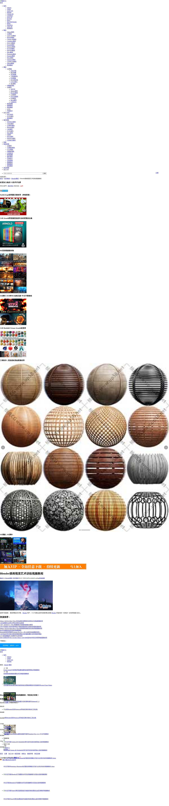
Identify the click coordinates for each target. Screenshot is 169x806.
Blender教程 (10, 37)
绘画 (5, 142)
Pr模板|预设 (10, 85)
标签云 (24, 753)
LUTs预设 (10, 149)
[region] (84, 447)
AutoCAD (10, 11)
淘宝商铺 (6, 167)
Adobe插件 (10, 123)
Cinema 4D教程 (11, 39)
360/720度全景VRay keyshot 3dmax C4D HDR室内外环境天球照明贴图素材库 (23, 637)
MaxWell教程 (11, 50)
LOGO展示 (14, 82)
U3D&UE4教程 (11, 61)
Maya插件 (10, 133)
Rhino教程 (10, 58)
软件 (5, 6)
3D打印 (13, 89)
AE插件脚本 (11, 125)
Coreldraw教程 (11, 41)
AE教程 (9, 34)
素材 (5, 67)
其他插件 (10, 118)
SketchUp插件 (11, 138)
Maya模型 (14, 100)
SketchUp (10, 25)
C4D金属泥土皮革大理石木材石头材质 (12, 623)
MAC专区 (7, 112)
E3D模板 (13, 78)
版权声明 (30, 753)
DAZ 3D (9, 17)
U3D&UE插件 (11, 140)
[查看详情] (84, 447)
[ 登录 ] (6, 702)
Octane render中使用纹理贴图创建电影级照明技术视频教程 (22, 670)
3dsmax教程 (10, 32)
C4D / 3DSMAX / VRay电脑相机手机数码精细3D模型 (16, 624)
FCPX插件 (10, 116)
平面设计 (10, 111)
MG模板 (13, 83)
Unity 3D (9, 26)
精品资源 (6, 144)
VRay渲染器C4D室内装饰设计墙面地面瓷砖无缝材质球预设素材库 (20, 626)
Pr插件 (9, 134)
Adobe (9, 9)
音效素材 (10, 107)
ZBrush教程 (10, 63)
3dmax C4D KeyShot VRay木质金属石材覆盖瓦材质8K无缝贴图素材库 (21, 621)
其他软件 (10, 28)
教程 (5, 30)
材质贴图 (10, 103)
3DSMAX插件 (11, 122)
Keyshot (9, 18)
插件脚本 (6, 120)
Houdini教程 (10, 45)
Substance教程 (11, 59)
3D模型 (9, 87)
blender (6, 665)
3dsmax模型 (14, 91)
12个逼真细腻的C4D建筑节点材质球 (11, 636)
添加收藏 (42, 578)
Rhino (8, 23)
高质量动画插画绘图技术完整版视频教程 (16, 673)
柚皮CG (2, 578)
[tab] (83, 529)
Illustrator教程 (11, 47)
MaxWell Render (12, 22)
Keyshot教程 (11, 48)
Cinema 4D (10, 14)
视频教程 (10, 162)
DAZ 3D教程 (11, 43)
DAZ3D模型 (14, 96)
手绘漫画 (10, 160)
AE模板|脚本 (11, 147)
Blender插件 (10, 127)
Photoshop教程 (11, 54)
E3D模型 (13, 98)
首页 (1, 2)
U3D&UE (13, 102)
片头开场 (13, 70)
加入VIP (6, 169)
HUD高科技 (14, 80)
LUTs (8, 109)
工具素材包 (14, 76)
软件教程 (7, 178)
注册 (157, 173)
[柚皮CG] (3, 1)
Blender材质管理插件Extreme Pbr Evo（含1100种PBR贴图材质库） (20, 632)
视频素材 (10, 105)
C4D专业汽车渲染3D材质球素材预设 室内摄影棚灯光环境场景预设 (20, 634)
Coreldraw (10, 15)
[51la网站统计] (20, 757)
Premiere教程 (11, 56)
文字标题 (13, 74)
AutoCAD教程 (11, 35)
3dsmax (9, 7)
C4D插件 (10, 129)
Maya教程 (10, 52)
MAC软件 (10, 114)
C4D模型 (13, 94)
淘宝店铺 (37, 753)
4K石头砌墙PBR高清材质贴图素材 (10, 630)
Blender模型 (14, 93)
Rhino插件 (10, 136)
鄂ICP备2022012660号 (9, 760)
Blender (9, 12)
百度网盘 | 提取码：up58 (10, 645)
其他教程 (10, 65)
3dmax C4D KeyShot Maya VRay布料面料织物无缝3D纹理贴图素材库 (21, 628)
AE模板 (9, 69)
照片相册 (13, 72)
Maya (8, 20)
